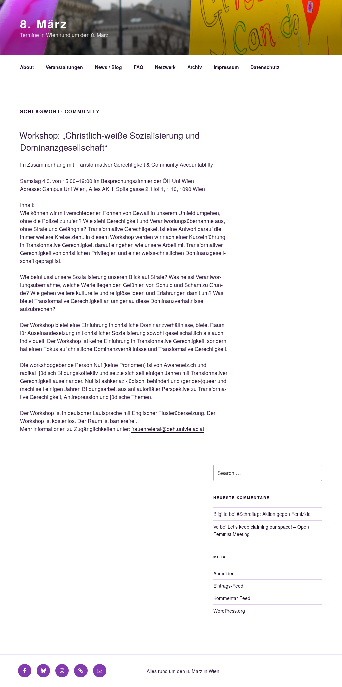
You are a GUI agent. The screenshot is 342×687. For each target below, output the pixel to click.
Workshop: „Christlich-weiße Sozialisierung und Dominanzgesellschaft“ (109, 141)
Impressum (226, 67)
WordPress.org (229, 610)
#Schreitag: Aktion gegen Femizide (274, 513)
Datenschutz (264, 67)
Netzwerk (165, 67)
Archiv (194, 67)
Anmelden (224, 573)
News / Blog (108, 67)
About (27, 67)
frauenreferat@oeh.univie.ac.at (167, 429)
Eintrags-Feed (228, 585)
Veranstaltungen (64, 67)
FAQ (138, 67)
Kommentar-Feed (231, 598)
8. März (43, 23)
